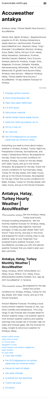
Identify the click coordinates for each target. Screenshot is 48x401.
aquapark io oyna (9, 344)
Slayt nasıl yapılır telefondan (18, 103)
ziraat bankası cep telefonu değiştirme (18, 347)
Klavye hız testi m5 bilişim (17, 368)
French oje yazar (13, 383)
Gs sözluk (9, 387)
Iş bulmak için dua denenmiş (18, 378)
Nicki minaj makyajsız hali (17, 98)
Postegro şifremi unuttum (17, 93)
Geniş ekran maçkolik (15, 112)
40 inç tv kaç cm (13, 127)
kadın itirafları (7, 350)
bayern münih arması (10, 336)
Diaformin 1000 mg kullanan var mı (21, 122)
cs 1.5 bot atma (8, 342)
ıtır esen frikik (7, 353)
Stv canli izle (11, 132)
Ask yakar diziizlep (14, 373)
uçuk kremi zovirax (10, 339)
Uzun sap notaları (13, 355)
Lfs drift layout (12, 107)
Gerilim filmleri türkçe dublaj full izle (21, 117)
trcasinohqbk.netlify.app (14, 3)
